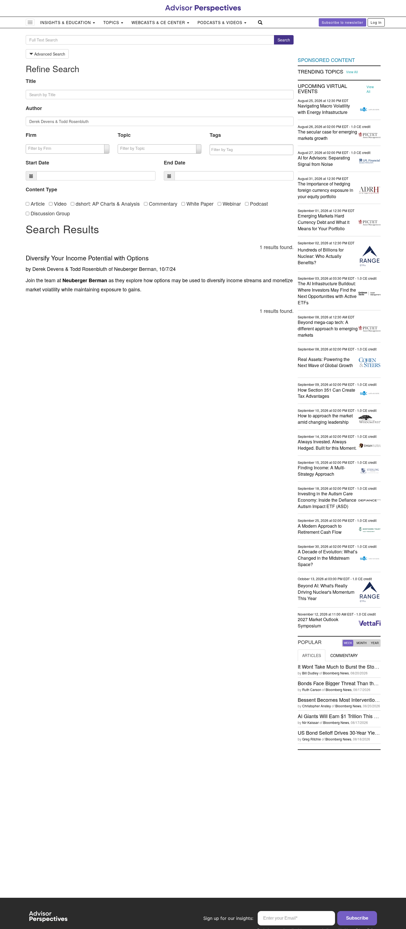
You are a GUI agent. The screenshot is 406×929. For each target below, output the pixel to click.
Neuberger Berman (135, 268)
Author (34, 108)
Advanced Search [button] (49, 54)
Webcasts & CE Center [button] (158, 22)
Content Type (41, 189)
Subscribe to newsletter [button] (342, 22)
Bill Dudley (310, 673)
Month (362, 643)
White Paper (199, 203)
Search (284, 40)
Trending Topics (320, 71)
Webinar (231, 203)
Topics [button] (111, 22)
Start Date (37, 162)
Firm (31, 134)
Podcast (258, 203)
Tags (215, 134)
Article (37, 203)
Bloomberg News (336, 673)
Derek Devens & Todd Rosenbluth (69, 268)
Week (348, 643)
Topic (124, 134)
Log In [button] (376, 22)
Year (375, 643)
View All (352, 72)
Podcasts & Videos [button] (220, 22)
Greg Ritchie (311, 739)
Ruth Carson (311, 689)
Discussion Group (49, 213)
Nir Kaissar (310, 722)
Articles (311, 655)
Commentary (162, 203)
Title (31, 81)
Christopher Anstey (316, 705)
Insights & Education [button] (66, 22)
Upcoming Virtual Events (322, 88)
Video (59, 203)
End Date (174, 162)
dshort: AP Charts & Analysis (107, 203)
